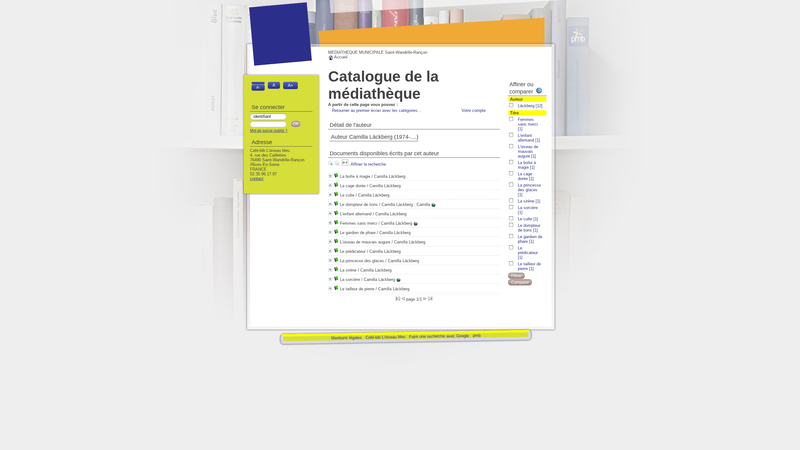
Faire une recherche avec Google (439, 336)
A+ (290, 85)
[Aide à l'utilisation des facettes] (539, 90)
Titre (514, 113)
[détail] (330, 176)
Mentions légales (346, 337)
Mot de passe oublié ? (269, 130)
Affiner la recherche (368, 164)
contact (256, 178)
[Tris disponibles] (345, 164)
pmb (476, 335)
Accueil (340, 57)
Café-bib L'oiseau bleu (385, 337)
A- (258, 87)
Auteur (516, 99)
